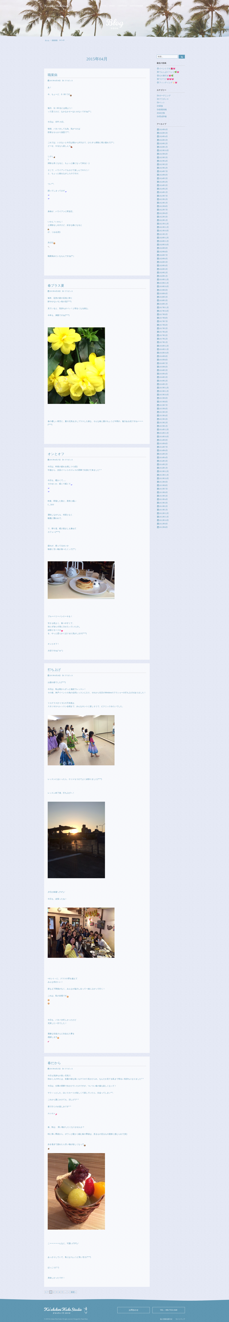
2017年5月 (163, 328)
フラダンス (69, 81)
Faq (156, 5)
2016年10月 (164, 353)
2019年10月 (164, 286)
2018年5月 (163, 297)
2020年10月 (164, 245)
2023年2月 (163, 199)
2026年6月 (163, 129)
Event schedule (136, 5)
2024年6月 (163, 175)
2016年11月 (164, 349)
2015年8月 (163, 402)
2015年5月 (163, 412)
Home (103, 5)
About (112, 5)
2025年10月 (164, 150)
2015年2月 (163, 423)
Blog (163, 5)
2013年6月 (163, 492)
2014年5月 (163, 454)
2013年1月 (163, 510)
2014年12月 (164, 430)
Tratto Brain (84, 1319)
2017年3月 (163, 335)
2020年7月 (163, 255)
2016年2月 (163, 381)
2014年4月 (163, 457)
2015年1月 (163, 426)
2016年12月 (164, 346)
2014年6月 (163, 450)
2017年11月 (164, 307)
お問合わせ (133, 1310)
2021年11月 (164, 227)
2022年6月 (163, 213)
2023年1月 (163, 203)
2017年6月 (163, 325)
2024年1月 (163, 192)
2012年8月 (163, 527)
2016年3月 (163, 377)
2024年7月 (163, 171)
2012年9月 (163, 524)
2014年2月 (163, 464)
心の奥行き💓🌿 (166, 76)
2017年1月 (163, 342)
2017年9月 (163, 314)
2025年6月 (163, 154)
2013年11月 (164, 475)
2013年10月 (164, 478)
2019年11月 (164, 283)
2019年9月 (163, 290)
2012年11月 (164, 517)
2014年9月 (163, 440)
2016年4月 (163, 374)
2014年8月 (163, 443)
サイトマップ (180, 1319)
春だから (54, 1063)
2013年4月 (163, 499)
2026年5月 (163, 133)
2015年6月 (163, 409)
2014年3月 (163, 461)
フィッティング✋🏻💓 (168, 83)
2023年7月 (163, 196)
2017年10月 (164, 311)
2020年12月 (164, 238)
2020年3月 (163, 269)
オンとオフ (56, 454)
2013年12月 (164, 471)
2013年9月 (163, 482)
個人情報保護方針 (166, 1319)
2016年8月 (163, 360)
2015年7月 (163, 405)
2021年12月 (164, 224)
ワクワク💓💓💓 (166, 79)
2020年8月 (163, 252)
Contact (180, 5)
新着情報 (54, 40)
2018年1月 (163, 304)
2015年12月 (164, 388)
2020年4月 (163, 266)
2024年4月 (163, 182)
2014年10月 (164, 437)
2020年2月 (163, 273)
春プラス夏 (56, 285)
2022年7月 (163, 210)
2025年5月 (163, 157)
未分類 (162, 113)
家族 (161, 106)
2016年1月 (163, 384)
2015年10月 (164, 395)
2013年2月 (163, 506)
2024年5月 (163, 178)
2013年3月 (163, 503)
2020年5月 (163, 262)
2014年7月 (163, 447)
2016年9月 (163, 356)
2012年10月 (164, 520)
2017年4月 (163, 332)
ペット (162, 102)
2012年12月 (164, 513)
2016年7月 (163, 363)
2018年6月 (163, 293)
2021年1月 (163, 234)
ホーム (47, 40)
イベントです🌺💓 (167, 69)
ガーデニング (165, 96)
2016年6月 (163, 367)
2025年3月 (163, 164)
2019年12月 (164, 280)
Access (171, 5)
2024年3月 (163, 185)
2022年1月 (163, 220)
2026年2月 (163, 143)
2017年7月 (163, 321)
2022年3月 (163, 217)
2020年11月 (164, 241)
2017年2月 (163, 339)
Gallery (149, 5)
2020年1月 (163, 276)
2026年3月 (163, 140)
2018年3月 (163, 300)
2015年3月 (163, 419)
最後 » (73, 1292)
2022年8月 (163, 206)
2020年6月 (163, 259)
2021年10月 (164, 231)
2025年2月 (163, 168)
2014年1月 (163, 468)
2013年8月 (163, 485)
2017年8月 (163, 318)
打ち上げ (54, 670)
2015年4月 (163, 416)
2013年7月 (163, 489)
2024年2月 (163, 189)
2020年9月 (163, 248)
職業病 (52, 75)
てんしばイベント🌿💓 (169, 72)
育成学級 (163, 116)
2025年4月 (163, 161)
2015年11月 (164, 391)
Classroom (122, 5)
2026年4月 (163, 136)
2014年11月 (164, 433)
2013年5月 (163, 496)
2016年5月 (163, 370)
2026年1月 (163, 147)
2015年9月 (163, 398)
